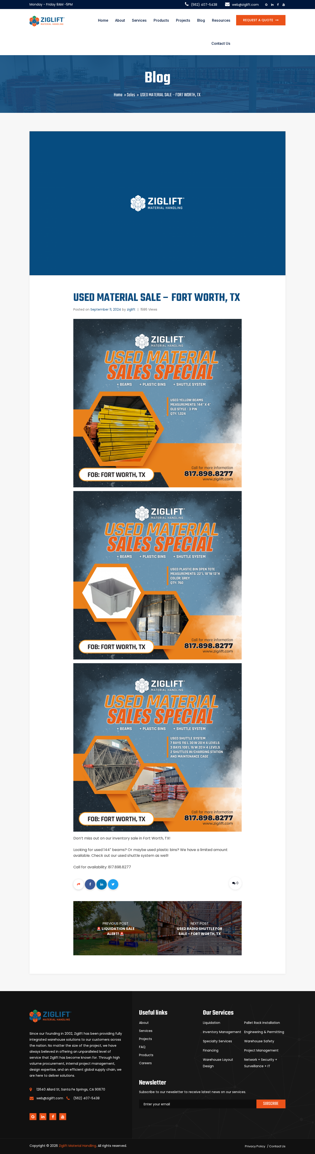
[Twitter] (113, 884)
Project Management (261, 1050)
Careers (145, 1063)
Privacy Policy (255, 1146)
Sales (131, 95)
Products (161, 20)
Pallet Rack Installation (262, 1022)
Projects (183, 20)
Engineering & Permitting (264, 1032)
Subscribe (271, 1103)
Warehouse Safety (259, 1041)
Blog (201, 20)
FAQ (142, 1047)
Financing (210, 1050)
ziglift (131, 309)
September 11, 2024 (105, 309)
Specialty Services (217, 1041)
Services (139, 20)
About (120, 20)
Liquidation (211, 1022)
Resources (221, 20)
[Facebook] (90, 884)
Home (103, 20)
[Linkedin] (101, 884)
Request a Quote (258, 20)
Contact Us (220, 43)
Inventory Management (222, 1032)
